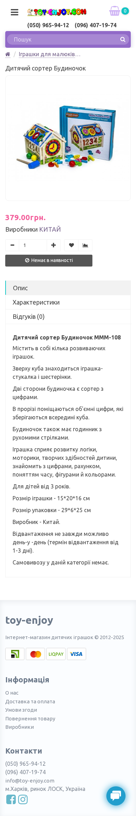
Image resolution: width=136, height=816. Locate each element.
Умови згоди (21, 710)
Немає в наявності (51, 260)
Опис (20, 287)
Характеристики (36, 302)
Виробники (19, 727)
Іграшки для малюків (47, 54)
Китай (50, 229)
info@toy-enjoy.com (29, 781)
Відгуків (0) (29, 316)
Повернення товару (30, 718)
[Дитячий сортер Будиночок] (68, 138)
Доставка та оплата (30, 701)
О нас (11, 693)
